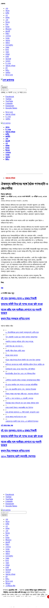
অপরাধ (7, 38)
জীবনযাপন (8, 29)
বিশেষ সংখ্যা (9, 75)
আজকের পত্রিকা (10, 66)
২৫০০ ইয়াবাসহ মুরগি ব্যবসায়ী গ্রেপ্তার (18, 456)
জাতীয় (7, 13)
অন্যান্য (7, 61)
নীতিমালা (7, 583)
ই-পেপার (8, 63)
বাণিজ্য (7, 17)
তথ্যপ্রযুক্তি (9, 45)
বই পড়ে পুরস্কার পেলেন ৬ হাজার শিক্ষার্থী (18, 298)
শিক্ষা (6, 24)
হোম (6, 8)
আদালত (7, 40)
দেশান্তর (8, 36)
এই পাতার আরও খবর (7, 425)
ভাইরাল (7, 54)
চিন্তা (7, 49)
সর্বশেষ (7, 11)
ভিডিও (7, 70)
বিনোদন (7, 22)
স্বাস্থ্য (7, 47)
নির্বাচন (7, 33)
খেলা (6, 20)
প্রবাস (7, 52)
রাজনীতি (7, 136)
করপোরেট (8, 59)
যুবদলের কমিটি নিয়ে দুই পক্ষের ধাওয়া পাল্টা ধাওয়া (22, 304)
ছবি (6, 68)
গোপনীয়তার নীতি (10, 586)
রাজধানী (7, 31)
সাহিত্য (7, 43)
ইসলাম (7, 27)
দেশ (6, 15)
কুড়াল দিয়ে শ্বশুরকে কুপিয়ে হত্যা (15, 318)
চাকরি (7, 56)
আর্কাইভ (7, 72)
